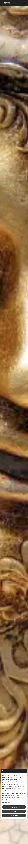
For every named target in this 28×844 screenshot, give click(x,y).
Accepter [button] (14, 807)
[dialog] (14, 794)
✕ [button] (25, 771)
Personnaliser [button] (14, 815)
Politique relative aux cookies (11, 797)
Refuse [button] (14, 811)
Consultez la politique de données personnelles (13, 801)
